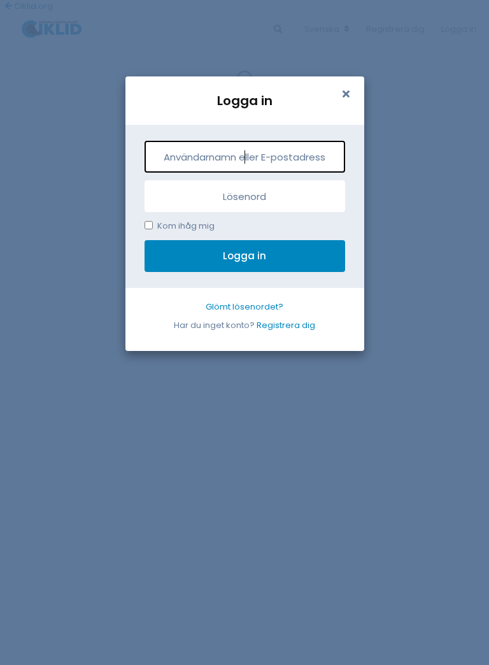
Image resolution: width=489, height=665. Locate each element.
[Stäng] (346, 94)
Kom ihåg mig (186, 226)
